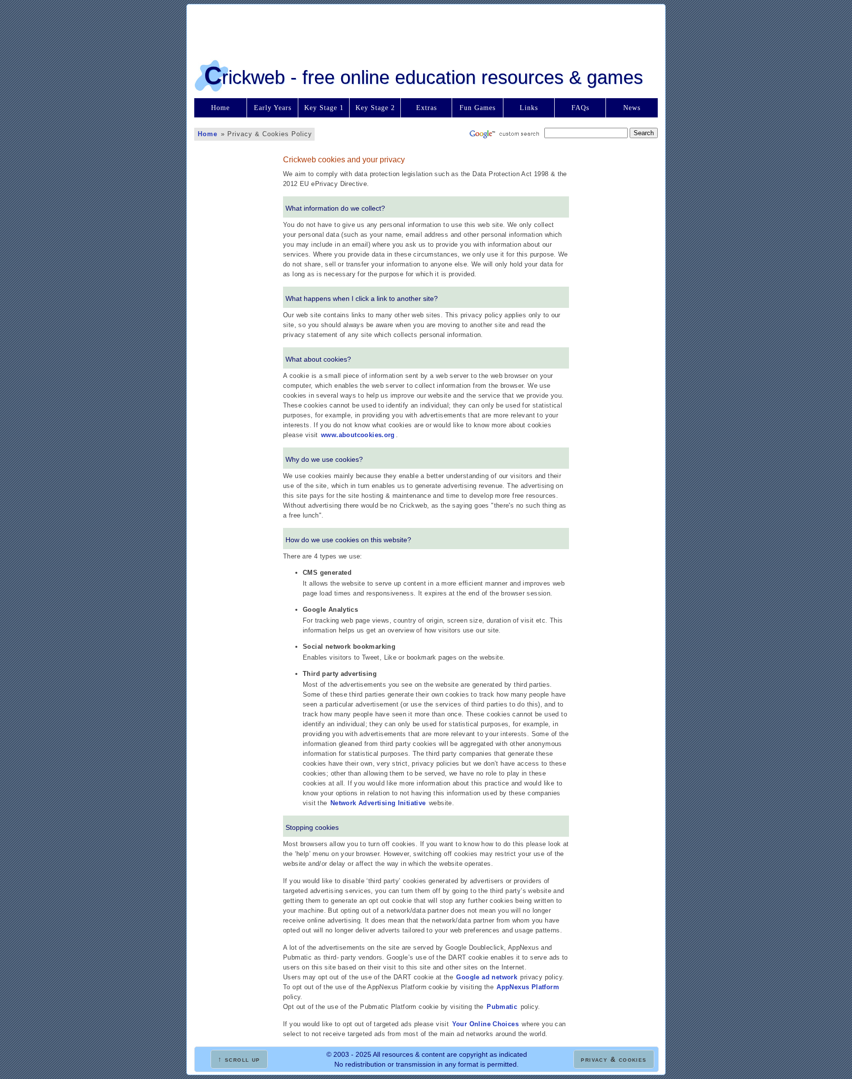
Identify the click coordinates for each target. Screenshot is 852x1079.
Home (220, 108)
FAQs (580, 108)
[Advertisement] (426, 29)
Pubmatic (502, 1006)
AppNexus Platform (528, 987)
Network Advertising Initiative (378, 803)
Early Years (272, 108)
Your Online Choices (485, 1024)
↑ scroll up (239, 1059)
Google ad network (486, 977)
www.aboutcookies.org (358, 435)
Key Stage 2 (375, 108)
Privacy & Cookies (613, 1059)
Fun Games (478, 108)
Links (529, 108)
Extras (426, 108)
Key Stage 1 (324, 108)
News (631, 108)
